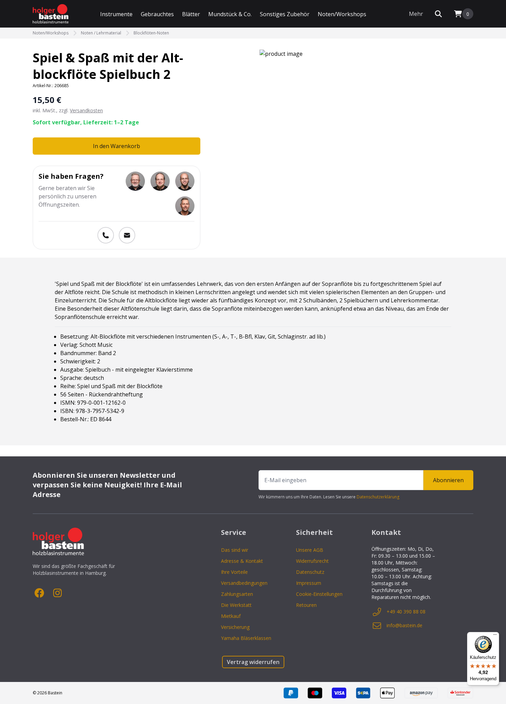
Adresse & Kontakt (242, 561)
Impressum (308, 583)
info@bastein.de (404, 625)
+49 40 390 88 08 (406, 611)
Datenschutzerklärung (378, 497)
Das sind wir (234, 550)
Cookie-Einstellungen (319, 594)
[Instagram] (57, 593)
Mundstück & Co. (230, 14)
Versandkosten (86, 110)
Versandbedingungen (244, 583)
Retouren (306, 605)
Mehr (416, 14)
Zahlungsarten (237, 594)
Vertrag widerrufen (253, 662)
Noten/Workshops (342, 14)
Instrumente (116, 14)
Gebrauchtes (157, 14)
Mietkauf (231, 616)
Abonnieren (448, 480)
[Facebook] (39, 593)
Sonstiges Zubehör (284, 14)
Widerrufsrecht (312, 561)
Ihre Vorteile (234, 572)
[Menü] (495, 636)
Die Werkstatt (236, 605)
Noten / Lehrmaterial (101, 33)
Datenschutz (310, 572)
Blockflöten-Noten (151, 33)
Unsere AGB (309, 550)
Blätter (191, 14)
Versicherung (235, 627)
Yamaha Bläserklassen (246, 638)
